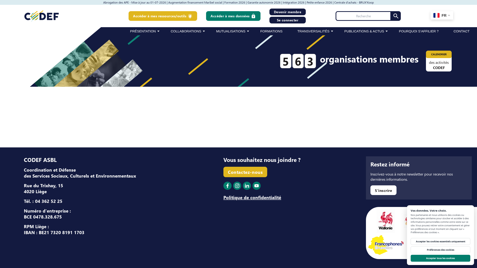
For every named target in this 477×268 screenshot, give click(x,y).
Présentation (143, 31)
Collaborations (186, 31)
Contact (462, 31)
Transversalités (313, 31)
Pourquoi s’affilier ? (419, 31)
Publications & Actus (364, 31)
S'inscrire (383, 190)
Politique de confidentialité (252, 197)
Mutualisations (230, 31)
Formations (271, 31)
